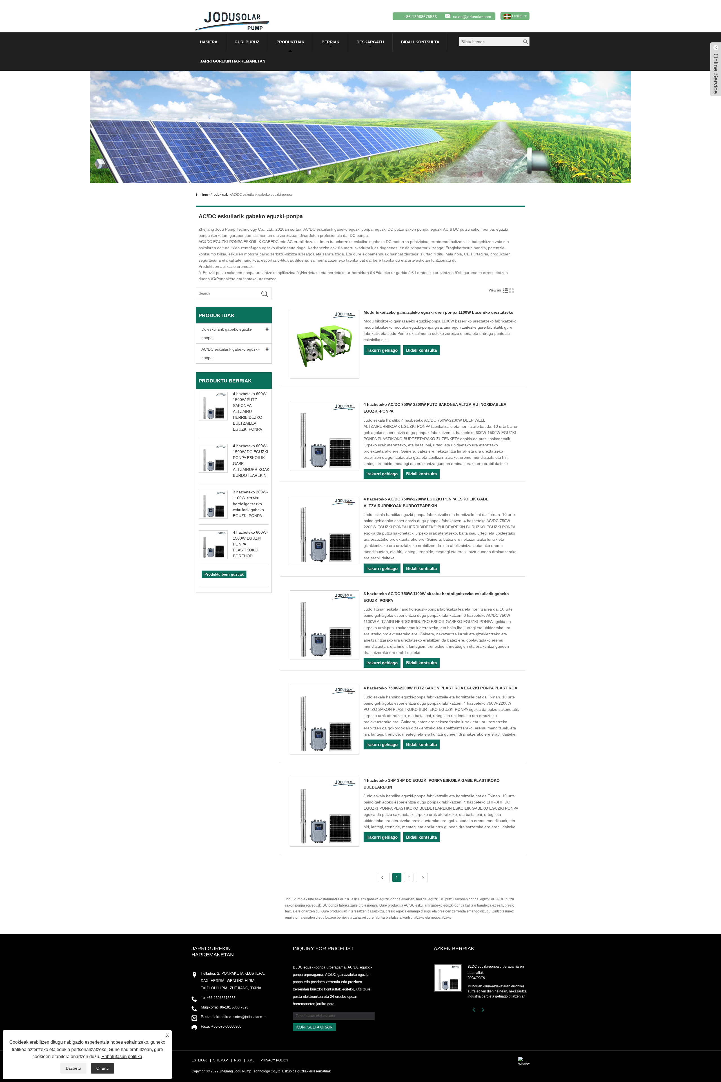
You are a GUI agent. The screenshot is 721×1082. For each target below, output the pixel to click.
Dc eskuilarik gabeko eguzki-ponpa (226, 333)
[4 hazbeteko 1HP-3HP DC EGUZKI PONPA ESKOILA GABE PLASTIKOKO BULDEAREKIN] (324, 813)
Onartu (102, 1068)
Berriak (330, 42)
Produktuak (290, 42)
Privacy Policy (274, 1060)
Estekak (199, 1060)
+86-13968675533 (221, 998)
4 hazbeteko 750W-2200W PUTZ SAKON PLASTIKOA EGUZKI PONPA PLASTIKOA (440, 688)
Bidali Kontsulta (420, 42)
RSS (237, 1060)
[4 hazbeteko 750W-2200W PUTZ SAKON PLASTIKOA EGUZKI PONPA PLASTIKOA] (324, 720)
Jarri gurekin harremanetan (232, 61)
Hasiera (208, 42)
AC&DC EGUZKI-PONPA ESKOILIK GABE (236, 241)
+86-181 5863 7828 (233, 1007)
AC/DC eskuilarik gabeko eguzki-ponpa (261, 195)
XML (250, 1060)
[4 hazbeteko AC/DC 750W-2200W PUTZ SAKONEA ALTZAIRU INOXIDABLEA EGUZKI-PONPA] (324, 437)
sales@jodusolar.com (472, 16)
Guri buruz (247, 42)
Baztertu (73, 1068)
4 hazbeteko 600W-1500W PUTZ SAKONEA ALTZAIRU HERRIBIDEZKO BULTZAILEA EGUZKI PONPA (250, 411)
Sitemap (220, 1060)
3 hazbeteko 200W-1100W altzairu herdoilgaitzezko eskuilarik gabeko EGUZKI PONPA (250, 504)
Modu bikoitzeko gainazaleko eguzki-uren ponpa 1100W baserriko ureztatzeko (438, 312)
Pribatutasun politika (121, 1056)
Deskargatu (370, 42)
